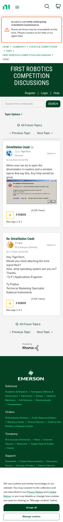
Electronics (26, 395)
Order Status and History (44, 417)
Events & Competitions (43, 46)
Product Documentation (31, 461)
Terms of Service (35, 421)
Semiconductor (43, 400)
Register (30, 93)
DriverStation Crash (18, 147)
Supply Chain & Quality (42, 443)
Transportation (14, 404)
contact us (31, 32)
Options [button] (50, 153)
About (37, 439)
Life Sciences (25, 400)
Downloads (10, 461)
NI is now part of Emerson (17, 439)
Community (19, 46)
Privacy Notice (35, 492)
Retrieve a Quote (15, 421)
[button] (10, 215)
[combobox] (23, 103)
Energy (39, 395)
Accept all (31, 507)
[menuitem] (47, 7)
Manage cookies (31, 516)
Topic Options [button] (12, 114)
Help (56, 93)
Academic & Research (16, 391)
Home (6, 46)
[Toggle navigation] (17, 7)
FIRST (9, 50)
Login (44, 93)
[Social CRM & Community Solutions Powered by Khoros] (30, 346)
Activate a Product (25, 465)
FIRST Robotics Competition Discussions (27, 55)
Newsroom (22, 443)
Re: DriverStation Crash (20, 239)
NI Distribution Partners (16, 417)
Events (10, 447)
